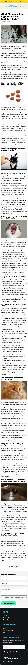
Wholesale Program (8, 630)
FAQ (4, 632)
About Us (5, 616)
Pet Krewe (9, 661)
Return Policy (6, 620)
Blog (4, 628)
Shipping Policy (7, 618)
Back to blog (15, 566)
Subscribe (21, 647)
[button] (3, 6)
